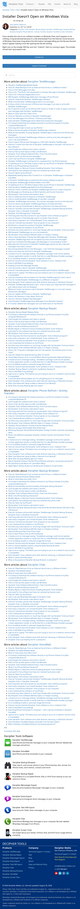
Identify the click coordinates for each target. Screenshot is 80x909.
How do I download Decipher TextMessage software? (29, 99)
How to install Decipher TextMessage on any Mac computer (31, 199)
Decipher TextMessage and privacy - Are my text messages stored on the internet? (40, 201)
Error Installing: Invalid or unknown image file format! (29, 258)
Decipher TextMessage (54, 29)
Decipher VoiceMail (53, 32)
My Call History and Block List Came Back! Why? (26, 463)
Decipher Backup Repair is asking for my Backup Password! (31, 369)
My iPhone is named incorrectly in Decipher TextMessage (30, 225)
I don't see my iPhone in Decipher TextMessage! (27, 159)
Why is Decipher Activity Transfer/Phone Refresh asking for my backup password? (40, 461)
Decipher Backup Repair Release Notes (23, 312)
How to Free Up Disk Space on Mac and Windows (27, 151)
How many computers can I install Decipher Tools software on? (33, 220)
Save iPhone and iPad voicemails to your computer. (32, 754)
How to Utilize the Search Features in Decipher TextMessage (32, 197)
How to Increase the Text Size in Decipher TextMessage (30, 251)
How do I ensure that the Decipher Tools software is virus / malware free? (37, 261)
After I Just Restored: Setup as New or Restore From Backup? (32, 383)
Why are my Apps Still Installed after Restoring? (26, 428)
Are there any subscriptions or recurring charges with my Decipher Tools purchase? (41, 230)
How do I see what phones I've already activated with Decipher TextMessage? (38, 270)
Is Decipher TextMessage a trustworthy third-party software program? (36, 180)
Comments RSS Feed (12, 731)
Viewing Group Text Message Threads (23, 265)
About (31, 861)
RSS (5, 727)
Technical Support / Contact (39, 851)
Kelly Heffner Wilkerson (18, 25)
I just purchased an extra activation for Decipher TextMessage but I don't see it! (39, 277)
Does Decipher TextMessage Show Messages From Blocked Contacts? (35, 301)
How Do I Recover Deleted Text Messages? (25, 299)
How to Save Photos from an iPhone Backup (25, 534)
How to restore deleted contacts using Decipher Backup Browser (33, 546)
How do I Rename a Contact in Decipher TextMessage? (29, 116)
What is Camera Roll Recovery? (20, 557)
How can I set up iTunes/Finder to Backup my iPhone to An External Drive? (37, 206)
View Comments (67, 32)
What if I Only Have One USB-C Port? (22, 113)
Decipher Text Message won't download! (24, 213)
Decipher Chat (23, 29)
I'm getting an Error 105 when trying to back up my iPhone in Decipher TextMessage (41, 185)
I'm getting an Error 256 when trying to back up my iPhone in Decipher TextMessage (41, 163)
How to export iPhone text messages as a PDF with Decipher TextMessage (37, 142)
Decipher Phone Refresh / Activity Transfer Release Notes (30, 425)
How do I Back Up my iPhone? (20, 173)
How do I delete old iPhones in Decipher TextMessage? (29, 294)
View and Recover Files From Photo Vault (24, 531)
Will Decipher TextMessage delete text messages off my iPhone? (33, 97)
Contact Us (39, 57)
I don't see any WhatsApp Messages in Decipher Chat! (29, 597)
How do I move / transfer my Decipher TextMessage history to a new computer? (39, 189)
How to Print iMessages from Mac (21, 90)
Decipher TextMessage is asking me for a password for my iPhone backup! (37, 161)
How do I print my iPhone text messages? (24, 156)
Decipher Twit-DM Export (23, 807)
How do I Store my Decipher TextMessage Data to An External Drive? (35, 204)
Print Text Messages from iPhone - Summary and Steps (30, 118)
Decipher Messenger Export (24, 785)
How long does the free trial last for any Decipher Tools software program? (38, 216)
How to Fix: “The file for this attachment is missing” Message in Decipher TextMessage (42, 92)
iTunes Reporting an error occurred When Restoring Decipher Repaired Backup (39, 357)
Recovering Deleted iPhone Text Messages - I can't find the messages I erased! (39, 249)
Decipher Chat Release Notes (19, 571)
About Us (67, 4)
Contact (57, 4)
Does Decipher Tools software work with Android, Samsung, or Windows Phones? (40, 282)
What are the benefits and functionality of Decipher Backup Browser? (35, 486)
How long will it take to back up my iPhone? (25, 128)
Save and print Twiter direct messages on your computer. (34, 810)
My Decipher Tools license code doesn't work (26, 194)
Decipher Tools (16, 4)
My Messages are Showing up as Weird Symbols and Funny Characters (36, 192)
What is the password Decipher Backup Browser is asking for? (32, 560)
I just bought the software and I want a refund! (26, 149)
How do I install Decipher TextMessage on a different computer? (33, 280)
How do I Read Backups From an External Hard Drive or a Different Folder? (37, 87)
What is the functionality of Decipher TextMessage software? (32, 130)
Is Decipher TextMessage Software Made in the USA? (29, 182)
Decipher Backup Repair (37, 29)
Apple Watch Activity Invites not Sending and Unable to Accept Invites (35, 466)
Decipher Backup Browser (43, 470)
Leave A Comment (39, 66)
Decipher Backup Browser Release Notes (24, 477)
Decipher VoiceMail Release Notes (21, 650)
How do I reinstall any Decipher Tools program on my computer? (33, 223)
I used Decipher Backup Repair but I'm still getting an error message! (35, 378)
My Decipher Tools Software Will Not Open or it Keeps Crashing (33, 235)
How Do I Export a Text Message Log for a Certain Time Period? (33, 218)
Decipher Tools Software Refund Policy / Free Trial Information (32, 154)
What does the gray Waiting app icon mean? (25, 386)
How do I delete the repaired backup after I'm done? (28, 355)
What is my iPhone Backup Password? (23, 166)
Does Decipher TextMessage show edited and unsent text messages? (35, 121)
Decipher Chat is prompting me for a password (26, 639)
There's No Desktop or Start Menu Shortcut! (25, 296)
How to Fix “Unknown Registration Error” (24, 94)
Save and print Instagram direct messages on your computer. (36, 799)
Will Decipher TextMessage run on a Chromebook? (28, 232)
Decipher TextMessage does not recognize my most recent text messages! (37, 239)
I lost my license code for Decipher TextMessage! (27, 268)
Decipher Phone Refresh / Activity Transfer (31, 32)
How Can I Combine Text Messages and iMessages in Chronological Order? (37, 242)
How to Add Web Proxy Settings (20, 263)
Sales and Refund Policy (38, 864)
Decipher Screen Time (22, 830)
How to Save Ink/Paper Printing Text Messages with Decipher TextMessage (37, 237)
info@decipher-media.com (65, 866)
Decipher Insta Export (22, 796)
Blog (76, 4)
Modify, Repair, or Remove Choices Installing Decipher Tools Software (35, 168)
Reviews (41, 4)
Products (30, 4)
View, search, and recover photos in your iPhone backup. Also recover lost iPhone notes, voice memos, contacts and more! (42, 766)
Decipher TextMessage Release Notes (23, 85)
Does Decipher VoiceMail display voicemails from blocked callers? (34, 722)
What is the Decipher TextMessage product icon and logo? (31, 102)
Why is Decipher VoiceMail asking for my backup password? (31, 724)
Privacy (31, 867)
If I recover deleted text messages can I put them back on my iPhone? (35, 303)
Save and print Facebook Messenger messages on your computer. (38, 788)
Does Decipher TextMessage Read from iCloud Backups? (30, 187)
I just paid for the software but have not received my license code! (34, 170)
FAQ (49, 4)
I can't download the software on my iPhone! (26, 227)
